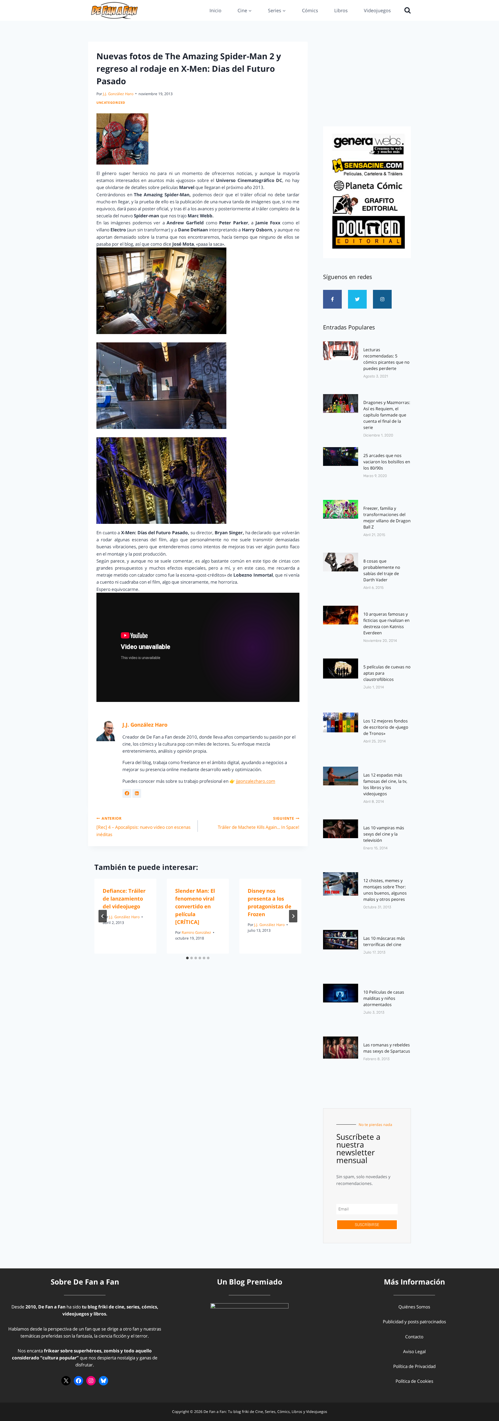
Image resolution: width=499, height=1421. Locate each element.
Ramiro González (196, 932)
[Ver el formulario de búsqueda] (406, 10)
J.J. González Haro (118, 93)
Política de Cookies (414, 1381)
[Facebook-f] (332, 299)
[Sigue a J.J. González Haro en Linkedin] (136, 793)
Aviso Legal (414, 1351)
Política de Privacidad (414, 1366)
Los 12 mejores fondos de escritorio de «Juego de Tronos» (385, 727)
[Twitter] (357, 299)
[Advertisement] (367, 82)
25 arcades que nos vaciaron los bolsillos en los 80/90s (386, 462)
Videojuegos (377, 10)
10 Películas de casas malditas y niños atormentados (383, 998)
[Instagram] (382, 299)
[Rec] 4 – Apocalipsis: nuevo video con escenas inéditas (143, 826)
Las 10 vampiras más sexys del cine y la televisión (383, 834)
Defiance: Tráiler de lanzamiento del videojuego (124, 898)
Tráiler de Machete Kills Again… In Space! (258, 823)
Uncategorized (110, 102)
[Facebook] (78, 1380)
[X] (66, 1380)
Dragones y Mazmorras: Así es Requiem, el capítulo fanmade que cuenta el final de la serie (386, 415)
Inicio (215, 10)
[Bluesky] (103, 1380)
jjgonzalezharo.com (255, 781)
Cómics (310, 10)
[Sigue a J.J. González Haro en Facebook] (126, 793)
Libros (341, 10)
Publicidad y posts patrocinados (414, 1322)
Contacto (414, 1337)
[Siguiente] (293, 916)
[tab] (187, 958)
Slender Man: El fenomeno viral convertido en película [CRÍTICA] (195, 906)
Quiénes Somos (414, 1307)
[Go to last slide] (103, 916)
